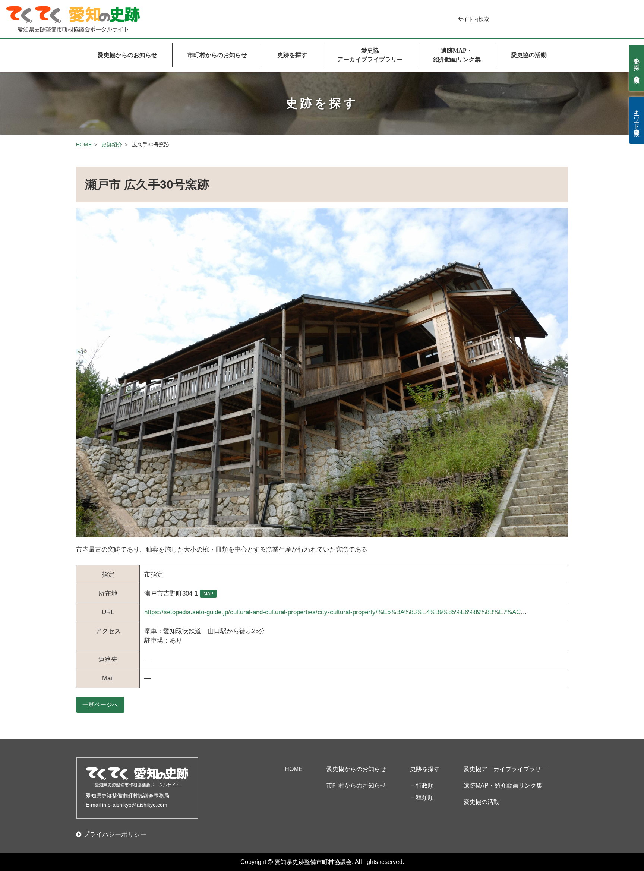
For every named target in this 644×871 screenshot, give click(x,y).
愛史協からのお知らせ (127, 55)
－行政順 (422, 785)
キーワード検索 (637, 116)
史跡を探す (292, 55)
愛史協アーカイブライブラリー (370, 55)
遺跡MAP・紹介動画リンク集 (457, 55)
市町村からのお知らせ (217, 55)
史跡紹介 (111, 145)
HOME (84, 145)
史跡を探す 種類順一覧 (637, 64)
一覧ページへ (100, 704)
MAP (208, 593)
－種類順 (422, 797)
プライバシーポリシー (114, 834)
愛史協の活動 (529, 55)
